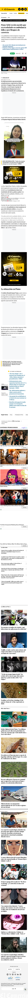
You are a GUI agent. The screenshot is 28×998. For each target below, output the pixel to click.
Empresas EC (21, 13)
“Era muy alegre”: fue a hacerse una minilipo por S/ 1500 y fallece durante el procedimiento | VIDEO (17, 376)
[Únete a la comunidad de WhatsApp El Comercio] (12, 53)
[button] (5, 387)
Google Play (18, 969)
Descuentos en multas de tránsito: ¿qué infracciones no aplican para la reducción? (13, 628)
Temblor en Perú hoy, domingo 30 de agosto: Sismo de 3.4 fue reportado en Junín (12, 701)
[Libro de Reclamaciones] (18, 978)
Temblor (15, 13)
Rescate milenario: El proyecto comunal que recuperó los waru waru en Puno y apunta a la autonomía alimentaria (13, 781)
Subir (13, 988)
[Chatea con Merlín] (19, 9)
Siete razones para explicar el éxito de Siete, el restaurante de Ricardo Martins (11, 564)
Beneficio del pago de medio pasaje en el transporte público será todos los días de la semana (17, 404)
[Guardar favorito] (22, 53)
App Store (10, 969)
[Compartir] (25, 53)
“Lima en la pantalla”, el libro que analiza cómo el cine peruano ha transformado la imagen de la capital (12, 583)
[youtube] (15, 974)
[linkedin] (18, 974)
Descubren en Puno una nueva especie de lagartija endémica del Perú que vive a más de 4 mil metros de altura (14, 756)
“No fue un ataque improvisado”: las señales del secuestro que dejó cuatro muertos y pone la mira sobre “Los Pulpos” (12, 676)
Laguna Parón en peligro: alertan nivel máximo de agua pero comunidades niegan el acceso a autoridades (12, 552)
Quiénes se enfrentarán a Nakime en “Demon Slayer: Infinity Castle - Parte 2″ (13, 933)
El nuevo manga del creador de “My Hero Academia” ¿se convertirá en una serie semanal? (13, 883)
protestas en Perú (19, 414)
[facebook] (7, 974)
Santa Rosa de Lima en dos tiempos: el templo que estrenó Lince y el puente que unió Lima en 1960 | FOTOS (12, 570)
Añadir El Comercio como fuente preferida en (13, 20)
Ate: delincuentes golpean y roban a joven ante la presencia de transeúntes (17, 392)
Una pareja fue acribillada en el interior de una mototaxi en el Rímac (17, 398)
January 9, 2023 (17, 201)
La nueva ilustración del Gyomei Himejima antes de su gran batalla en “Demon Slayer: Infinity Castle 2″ (14, 859)
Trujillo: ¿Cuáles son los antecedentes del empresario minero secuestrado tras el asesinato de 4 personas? (13, 651)
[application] (4, 388)
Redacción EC (6, 77)
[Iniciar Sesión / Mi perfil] (25, 9)
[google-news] (20, 974)
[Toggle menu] (2, 9)
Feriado (10, 13)
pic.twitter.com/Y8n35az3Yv (6, 200)
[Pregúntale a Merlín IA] (25, 989)
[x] (10, 974)
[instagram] (13, 974)
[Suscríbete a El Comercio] (22, 9)
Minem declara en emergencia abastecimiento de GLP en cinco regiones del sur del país (13, 805)
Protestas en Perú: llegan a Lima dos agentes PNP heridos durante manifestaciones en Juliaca (15, 48)
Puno (11, 414)
